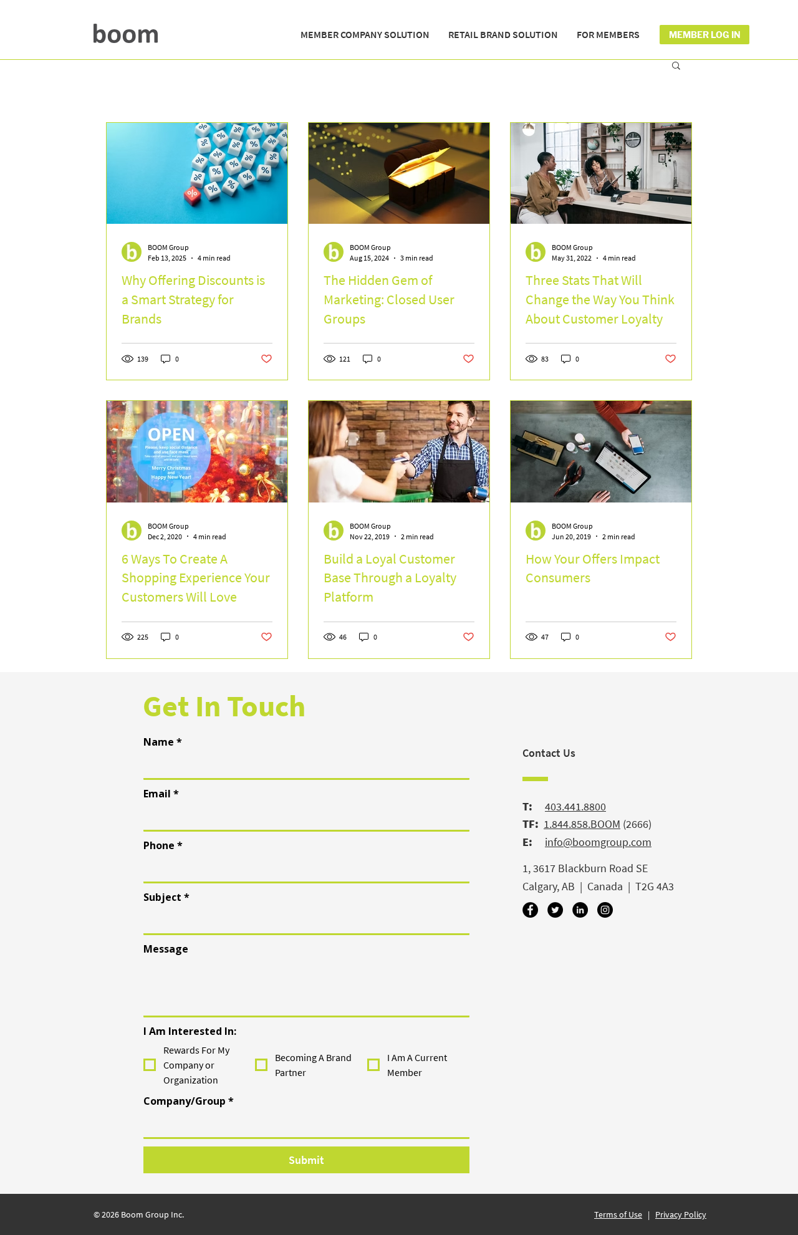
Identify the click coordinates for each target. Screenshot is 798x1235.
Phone (163, 845)
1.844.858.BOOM (582, 824)
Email (161, 793)
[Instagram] (605, 910)
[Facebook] (530, 910)
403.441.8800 (575, 806)
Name (162, 742)
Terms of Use (618, 1214)
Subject (166, 897)
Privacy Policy (680, 1214)
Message (165, 949)
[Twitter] (555, 910)
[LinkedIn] (580, 910)
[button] (365, 34)
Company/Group (188, 1101)
